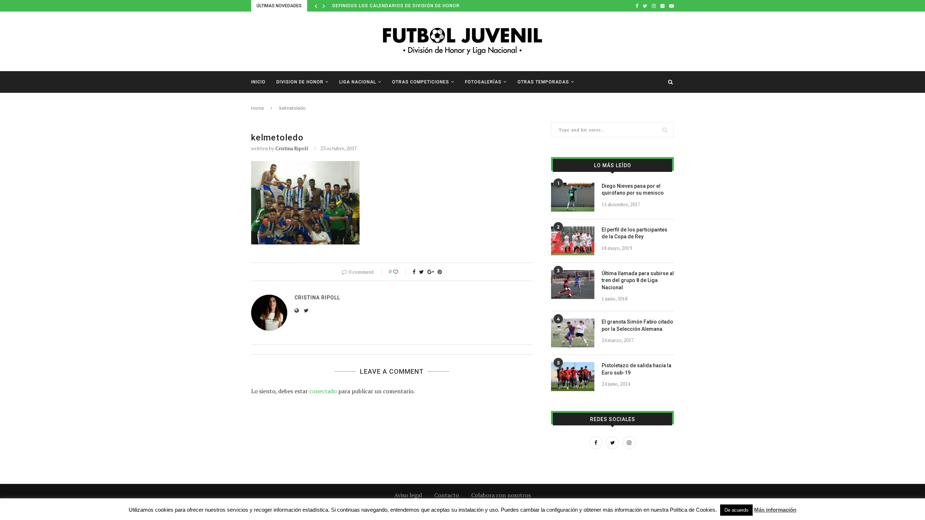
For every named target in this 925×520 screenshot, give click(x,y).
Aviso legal (408, 495)
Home (257, 108)
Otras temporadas (543, 81)
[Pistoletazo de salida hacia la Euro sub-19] (572, 376)
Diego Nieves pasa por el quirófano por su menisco (633, 189)
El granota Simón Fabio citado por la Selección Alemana (637, 325)
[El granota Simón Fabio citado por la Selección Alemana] (572, 332)
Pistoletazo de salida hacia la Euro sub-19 (636, 369)
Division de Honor (299, 81)
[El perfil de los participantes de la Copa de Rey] (572, 240)
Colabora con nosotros (501, 495)
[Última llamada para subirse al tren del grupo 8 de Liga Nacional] (572, 284)
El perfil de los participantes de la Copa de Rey (634, 233)
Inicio (258, 81)
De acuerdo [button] (736, 510)
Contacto (446, 495)
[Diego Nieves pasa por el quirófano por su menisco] (572, 197)
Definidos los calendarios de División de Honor (396, 5)
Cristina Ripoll (291, 148)
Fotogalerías (483, 81)
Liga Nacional (357, 81)
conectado (323, 391)
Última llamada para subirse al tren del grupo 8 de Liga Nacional (638, 280)
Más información (775, 510)
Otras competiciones (420, 81)
